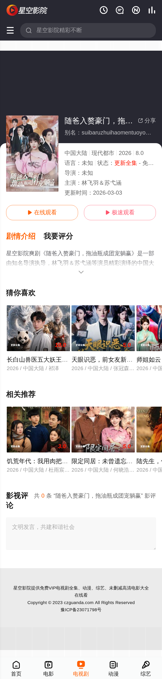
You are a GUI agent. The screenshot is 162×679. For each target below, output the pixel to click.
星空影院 (22, 587)
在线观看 (42, 212)
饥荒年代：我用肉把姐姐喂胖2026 (53, 461)
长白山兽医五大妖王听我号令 (46, 359)
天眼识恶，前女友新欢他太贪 (111, 359)
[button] (25, 236)
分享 (147, 120)
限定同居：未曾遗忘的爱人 (108, 461)
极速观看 (120, 212)
